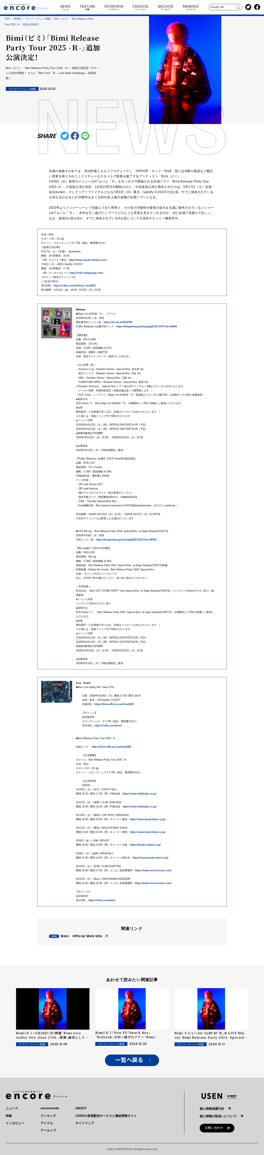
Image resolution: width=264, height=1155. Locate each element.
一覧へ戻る (129, 1060)
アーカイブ (48, 1130)
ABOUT (81, 1108)
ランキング (48, 1115)
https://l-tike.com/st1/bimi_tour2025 (75, 285)
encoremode (50, 1108)
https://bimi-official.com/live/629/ (114, 704)
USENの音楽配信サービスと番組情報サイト (106, 1115)
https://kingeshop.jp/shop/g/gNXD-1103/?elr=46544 (126, 539)
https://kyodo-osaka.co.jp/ (145, 844)
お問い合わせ (214, 1128)
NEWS (17, 18)
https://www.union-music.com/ (153, 870)
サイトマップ (84, 1123)
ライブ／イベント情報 (37, 18)
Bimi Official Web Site (81, 936)
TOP (7, 18)
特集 (9, 1115)
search (238, 7)
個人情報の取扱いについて (218, 1116)
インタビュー (15, 1123)
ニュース (12, 1108)
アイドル (47, 1123)
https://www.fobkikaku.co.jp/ (140, 793)
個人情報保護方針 (212, 1108)
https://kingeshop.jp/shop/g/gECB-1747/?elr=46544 (146, 326)
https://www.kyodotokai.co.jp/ (147, 819)
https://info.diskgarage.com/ (86, 272)
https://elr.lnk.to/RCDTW (118, 322)
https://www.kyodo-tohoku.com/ (88, 259)
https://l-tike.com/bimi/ (108, 725)
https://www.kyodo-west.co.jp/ (150, 857)
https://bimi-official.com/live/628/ (111, 746)
